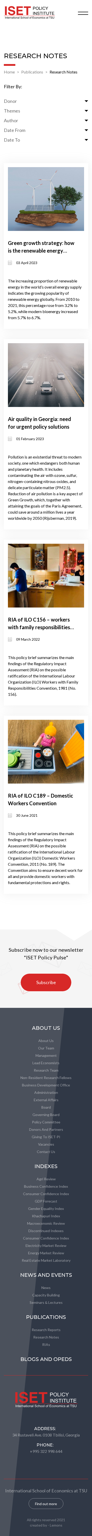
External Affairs (46, 1100)
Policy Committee (46, 1122)
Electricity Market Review (46, 1245)
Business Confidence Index (46, 1186)
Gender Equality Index (46, 1208)
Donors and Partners (46, 1129)
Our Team (46, 1048)
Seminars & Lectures (46, 1302)
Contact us (46, 1151)
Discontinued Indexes (46, 1231)
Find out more (46, 1504)
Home (9, 71)
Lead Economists (46, 1063)
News (46, 1287)
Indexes (45, 1166)
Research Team (46, 1070)
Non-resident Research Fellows (46, 1077)
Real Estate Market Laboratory (46, 1260)
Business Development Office (46, 1085)
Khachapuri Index (46, 1216)
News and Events (46, 1275)
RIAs (46, 1344)
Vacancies (46, 1144)
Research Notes (63, 71)
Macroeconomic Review (46, 1223)
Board (46, 1107)
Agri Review (46, 1179)
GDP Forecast (46, 1201)
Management (46, 1055)
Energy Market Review (46, 1253)
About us (46, 1040)
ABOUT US (46, 1028)
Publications (32, 71)
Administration (46, 1092)
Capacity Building (46, 1295)
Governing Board (46, 1114)
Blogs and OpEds (46, 1359)
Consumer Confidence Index (46, 1194)
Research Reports (46, 1330)
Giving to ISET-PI (46, 1137)
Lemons (56, 1525)
